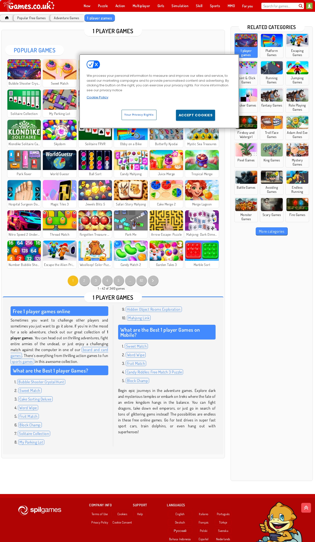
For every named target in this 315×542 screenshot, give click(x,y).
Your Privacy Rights (139, 115)
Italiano (203, 514)
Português (223, 514)
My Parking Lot (31, 442)
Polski (203, 531)
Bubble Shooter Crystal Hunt (41, 381)
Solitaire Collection (34, 433)
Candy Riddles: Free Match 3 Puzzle (154, 372)
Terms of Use (100, 514)
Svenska (223, 531)
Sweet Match (29, 390)
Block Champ (29, 424)
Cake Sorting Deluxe (35, 399)
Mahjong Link (138, 317)
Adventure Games (66, 18)
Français (204, 522)
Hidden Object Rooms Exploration (154, 309)
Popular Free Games (31, 18)
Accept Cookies (196, 115)
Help (140, 514)
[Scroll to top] (306, 508)
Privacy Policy (99, 522)
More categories (271, 231)
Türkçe (223, 522)
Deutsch (180, 522)
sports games (22, 361)
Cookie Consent (122, 522)
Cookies (122, 514)
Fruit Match (28, 416)
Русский (180, 531)
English (180, 514)
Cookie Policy (97, 97)
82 (141, 280)
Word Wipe (28, 407)
